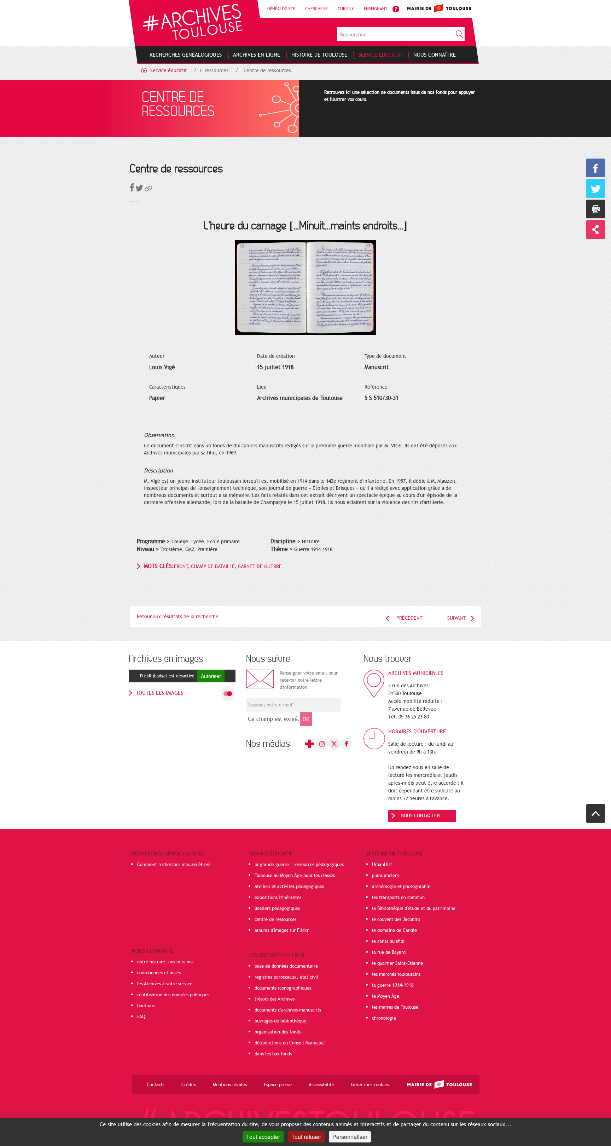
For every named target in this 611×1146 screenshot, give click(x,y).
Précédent (409, 618)
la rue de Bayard (389, 952)
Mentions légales (230, 1085)
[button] (148, 190)
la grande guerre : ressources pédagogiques (299, 864)
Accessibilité (321, 1085)
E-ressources (214, 71)
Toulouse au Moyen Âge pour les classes (295, 875)
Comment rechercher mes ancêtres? (173, 864)
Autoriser (211, 676)
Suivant (456, 618)
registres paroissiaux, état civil (286, 977)
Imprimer (595, 209)
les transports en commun (398, 897)
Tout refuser (306, 1137)
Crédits (188, 1085)
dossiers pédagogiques (277, 908)
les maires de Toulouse (395, 1007)
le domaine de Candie (394, 930)
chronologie (384, 1018)
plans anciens (385, 875)
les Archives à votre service (164, 984)
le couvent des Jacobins (396, 919)
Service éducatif (168, 71)
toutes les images (159, 693)
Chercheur (316, 8)
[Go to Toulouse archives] (192, 22)
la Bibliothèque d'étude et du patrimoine (413, 908)
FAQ (141, 1017)
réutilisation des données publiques (173, 995)
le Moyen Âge (385, 996)
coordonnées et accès (159, 973)
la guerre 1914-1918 (393, 985)
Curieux (346, 8)
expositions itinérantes (278, 897)
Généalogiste (281, 8)
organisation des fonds (278, 1032)
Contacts (155, 1085)
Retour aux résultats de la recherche (178, 617)
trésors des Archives (275, 999)
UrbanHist (382, 864)
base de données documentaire (286, 966)
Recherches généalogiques (168, 853)
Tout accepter (263, 1137)
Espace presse (278, 1085)
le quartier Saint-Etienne (397, 963)
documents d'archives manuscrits (288, 1010)
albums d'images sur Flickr (282, 930)
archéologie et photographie (401, 886)
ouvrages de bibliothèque (280, 1021)
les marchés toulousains (396, 974)
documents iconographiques (283, 988)
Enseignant (376, 8)
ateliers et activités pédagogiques (289, 886)
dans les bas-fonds (273, 1054)
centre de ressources (275, 919)
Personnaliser (349, 1137)
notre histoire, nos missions (165, 962)
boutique (146, 1006)
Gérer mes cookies (370, 1085)
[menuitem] (185, 54)
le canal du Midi (388, 941)
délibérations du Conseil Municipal (290, 1043)
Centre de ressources (267, 71)
